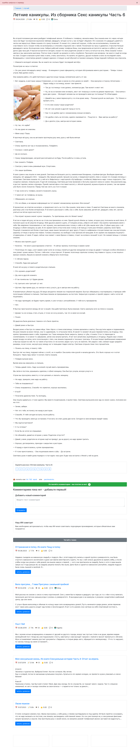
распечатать (49, 479)
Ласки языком (22, 703)
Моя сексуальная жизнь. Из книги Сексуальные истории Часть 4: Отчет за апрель (56, 659)
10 (49, 469)
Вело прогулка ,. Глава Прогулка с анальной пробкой (42, 584)
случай (26, 8)
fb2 (30, 479)
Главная (18, 8)
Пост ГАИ (20, 624)
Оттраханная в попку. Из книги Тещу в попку (37, 547)
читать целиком (23, 572)
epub (35, 479)
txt (27, 479)
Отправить (21, 510)
